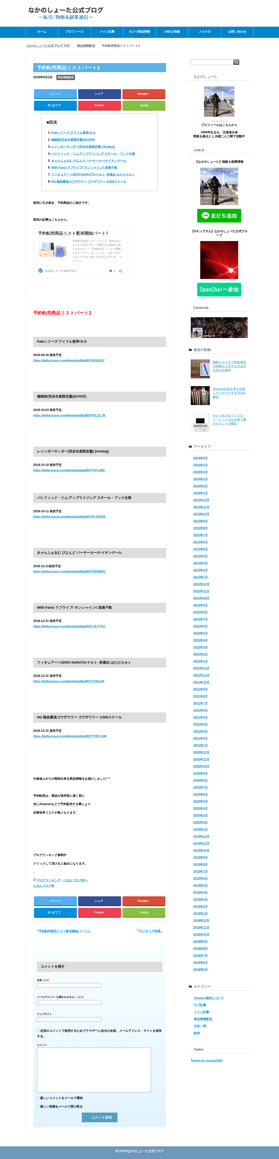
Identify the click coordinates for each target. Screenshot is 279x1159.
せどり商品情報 (139, 31)
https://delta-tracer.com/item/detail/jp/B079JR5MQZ (69, 571)
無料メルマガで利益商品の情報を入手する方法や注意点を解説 (229, 366)
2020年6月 (200, 794)
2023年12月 (201, 500)
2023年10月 (201, 514)
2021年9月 (200, 689)
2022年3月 (200, 647)
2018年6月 (200, 962)
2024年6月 (200, 458)
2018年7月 (200, 955)
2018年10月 (201, 934)
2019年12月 (201, 836)
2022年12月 (201, 584)
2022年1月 (200, 661)
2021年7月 (200, 703)
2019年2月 (200, 906)
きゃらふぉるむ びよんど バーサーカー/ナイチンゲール (88, 160)
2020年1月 (200, 829)
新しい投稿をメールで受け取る (61, 1106)
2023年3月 (200, 563)
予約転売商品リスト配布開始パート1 (64, 931)
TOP (48, 45)
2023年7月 (200, 535)
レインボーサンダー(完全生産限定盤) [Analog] (83, 146)
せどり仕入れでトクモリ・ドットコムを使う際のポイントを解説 (229, 419)
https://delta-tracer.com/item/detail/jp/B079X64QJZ (69, 360)
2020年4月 (200, 808)
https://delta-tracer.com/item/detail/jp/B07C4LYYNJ (69, 626)
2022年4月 (200, 640)
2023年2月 (200, 570)
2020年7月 (200, 787)
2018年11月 (201, 927)
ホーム (41, 31)
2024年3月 (200, 479)
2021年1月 (200, 745)
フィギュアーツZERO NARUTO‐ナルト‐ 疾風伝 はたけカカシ (93, 174)
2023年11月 (201, 507)
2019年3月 (200, 899)
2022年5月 (200, 633)
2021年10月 (201, 682)
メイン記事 (107, 31)
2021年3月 (200, 731)
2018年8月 (200, 948)
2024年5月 (200, 465)
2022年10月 (201, 598)
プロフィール (74, 31)
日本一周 (200, 1026)
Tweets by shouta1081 (207, 1060)
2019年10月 (201, 850)
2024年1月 (200, 493)
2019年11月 (201, 843)
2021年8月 (200, 696)
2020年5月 (200, 801)
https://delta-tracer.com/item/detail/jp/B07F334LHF (69, 681)
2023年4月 (200, 556)
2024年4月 (200, 472)
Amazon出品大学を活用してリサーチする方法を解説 (229, 392)
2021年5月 (200, 717)
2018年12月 (201, 920)
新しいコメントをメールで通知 (61, 1098)
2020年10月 (201, 766)
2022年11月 (201, 591)
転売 (197, 1033)
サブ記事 (200, 1005)
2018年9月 (200, 941)
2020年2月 (200, 822)
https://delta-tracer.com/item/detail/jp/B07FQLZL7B (69, 415)
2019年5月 (200, 885)
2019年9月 (200, 857)
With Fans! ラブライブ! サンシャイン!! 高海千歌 (84, 167)
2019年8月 (200, 864)
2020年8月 (200, 780)
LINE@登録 (172, 31)
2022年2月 (200, 654)
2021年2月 (200, 738)
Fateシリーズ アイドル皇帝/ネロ (73, 132)
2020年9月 (200, 773)
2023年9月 (200, 521)
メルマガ (205, 31)
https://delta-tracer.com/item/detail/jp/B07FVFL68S (69, 470)
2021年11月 (201, 675)
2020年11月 (201, 759)
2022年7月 (200, 619)
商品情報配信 (66, 77)
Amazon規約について (209, 998)
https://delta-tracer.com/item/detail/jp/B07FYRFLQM (69, 736)
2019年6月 (200, 878)
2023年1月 (200, 577)
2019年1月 (200, 913)
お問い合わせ (237, 31)
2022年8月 (200, 612)
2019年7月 (200, 871)
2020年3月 (200, 815)
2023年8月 (200, 528)
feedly (144, 105)
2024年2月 (200, 486)
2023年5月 (200, 549)
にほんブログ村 (43, 885)
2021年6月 (200, 710)
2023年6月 (200, 542)
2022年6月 (200, 626)
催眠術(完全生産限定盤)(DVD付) (73, 139)
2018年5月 (200, 969)
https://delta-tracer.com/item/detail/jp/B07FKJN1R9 (69, 516)
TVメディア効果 (149, 931)
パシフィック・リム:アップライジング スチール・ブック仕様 (93, 153)
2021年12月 (201, 668)
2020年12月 (201, 752)
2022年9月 (200, 605)
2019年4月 (200, 892)
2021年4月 (200, 724)
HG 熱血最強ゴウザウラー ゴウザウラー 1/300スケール (88, 181)
